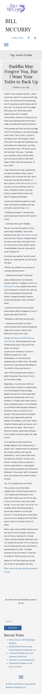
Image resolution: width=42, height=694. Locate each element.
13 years (22, 87)
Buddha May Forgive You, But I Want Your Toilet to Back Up (21, 74)
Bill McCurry (18, 25)
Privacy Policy (17, 38)
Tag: (21, 55)
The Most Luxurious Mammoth (22, 660)
